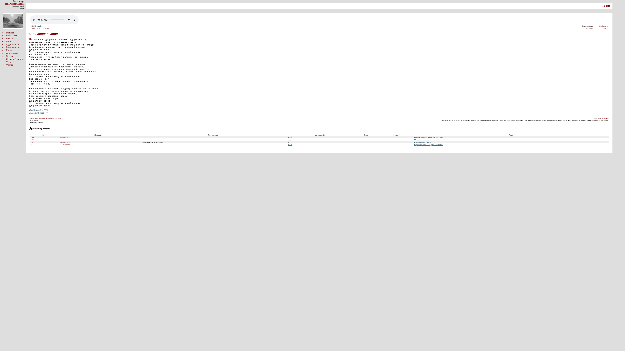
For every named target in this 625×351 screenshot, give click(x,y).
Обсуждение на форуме (601, 118)
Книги (9, 50)
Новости (10, 38)
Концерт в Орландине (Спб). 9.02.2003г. (429, 137)
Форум (9, 65)
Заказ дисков (12, 35)
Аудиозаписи (12, 44)
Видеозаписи (12, 47)
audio (39, 26)
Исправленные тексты (422, 142)
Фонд (8, 62)
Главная (10, 33)
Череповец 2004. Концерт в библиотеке (428, 145)
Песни (9, 41)
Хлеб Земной (588, 28)
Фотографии (12, 53)
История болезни (14, 59)
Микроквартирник (421, 140)
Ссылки (10, 56)
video (290, 137)
